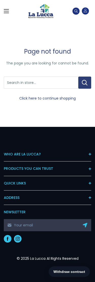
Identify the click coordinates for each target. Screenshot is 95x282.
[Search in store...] (84, 83)
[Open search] (76, 11)
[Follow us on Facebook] (7, 239)
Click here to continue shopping (47, 98)
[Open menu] (6, 11)
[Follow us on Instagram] (18, 239)
